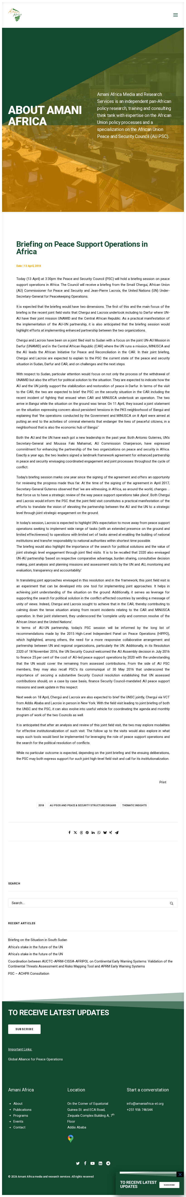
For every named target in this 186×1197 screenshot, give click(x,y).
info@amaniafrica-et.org (145, 1104)
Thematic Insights (134, 805)
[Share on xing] (110, 832)
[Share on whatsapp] (99, 832)
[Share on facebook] (69, 832)
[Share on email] (116, 832)
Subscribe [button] (24, 1029)
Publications (22, 1110)
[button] (175, 15)
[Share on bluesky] (105, 832)
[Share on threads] (81, 832)
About (17, 1104)
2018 (41, 805)
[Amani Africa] (15, 15)
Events (18, 1121)
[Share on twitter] (75, 832)
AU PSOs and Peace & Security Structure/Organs (83, 805)
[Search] (93, 903)
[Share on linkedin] (93, 832)
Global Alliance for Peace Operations (35, 1059)
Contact (19, 1127)
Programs (20, 1116)
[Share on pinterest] (87, 832)
